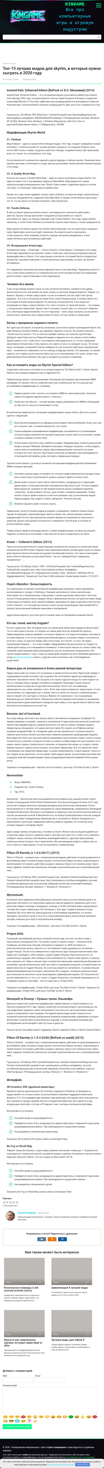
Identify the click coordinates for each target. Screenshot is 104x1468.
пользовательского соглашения (80, 1457)
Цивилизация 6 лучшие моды (69, 1287)
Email (37, 1376)
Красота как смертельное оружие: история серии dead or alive (23, 1342)
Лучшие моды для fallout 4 (67, 1339)
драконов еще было (23, 657)
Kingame (74, 4)
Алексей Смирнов (27, 1213)
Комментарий (10, 1385)
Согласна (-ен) (83, 1465)
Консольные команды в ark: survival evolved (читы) (21, 1289)
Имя (5, 1376)
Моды (33, 79)
